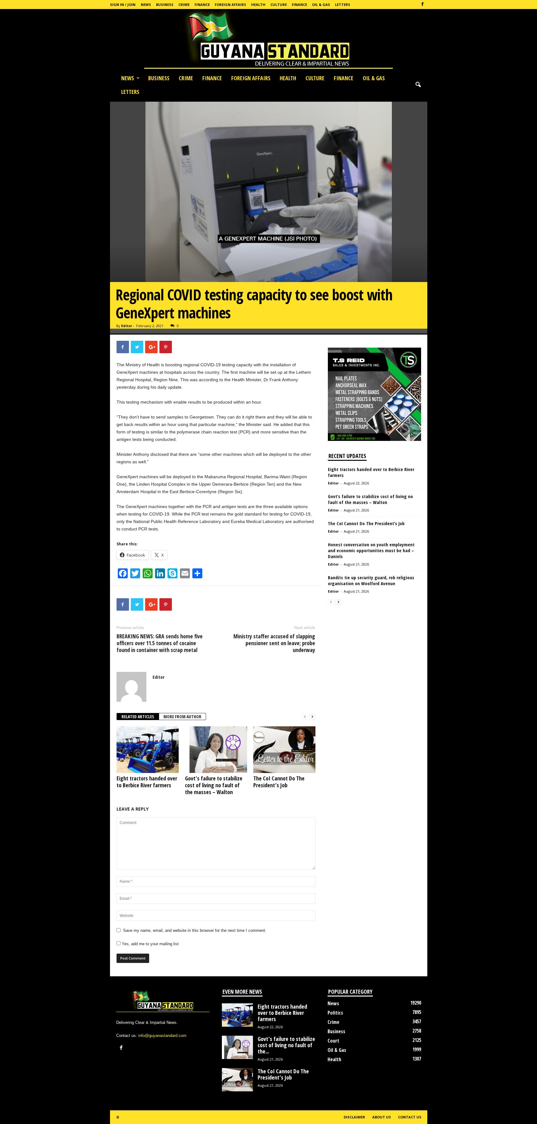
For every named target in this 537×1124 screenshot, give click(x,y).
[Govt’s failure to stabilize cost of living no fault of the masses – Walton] (216, 749)
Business (164, 4)
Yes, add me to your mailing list (150, 943)
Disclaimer (354, 1117)
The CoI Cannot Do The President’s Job (279, 782)
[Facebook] (422, 4)
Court (333, 1040)
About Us (381, 1117)
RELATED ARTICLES (138, 716)
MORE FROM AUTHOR (182, 716)
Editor (126, 325)
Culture (278, 4)
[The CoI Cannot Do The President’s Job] (284, 749)
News (146, 4)
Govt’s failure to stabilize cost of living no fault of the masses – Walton (213, 785)
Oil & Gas (321, 4)
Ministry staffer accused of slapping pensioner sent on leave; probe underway (274, 643)
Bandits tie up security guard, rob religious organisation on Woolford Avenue (371, 580)
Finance (202, 4)
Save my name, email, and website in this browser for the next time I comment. (194, 930)
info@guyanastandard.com (162, 1035)
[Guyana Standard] (268, 40)
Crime (184, 4)
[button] (418, 85)
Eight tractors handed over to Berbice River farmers (147, 782)
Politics (335, 1012)
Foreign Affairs (230, 4)
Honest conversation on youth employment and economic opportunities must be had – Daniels (371, 550)
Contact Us (409, 1117)
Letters (342, 4)
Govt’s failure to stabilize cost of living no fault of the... (286, 1045)
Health (258, 4)
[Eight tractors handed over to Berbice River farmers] (148, 749)
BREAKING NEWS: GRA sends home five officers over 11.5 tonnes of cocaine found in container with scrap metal (160, 643)
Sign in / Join (122, 4)
